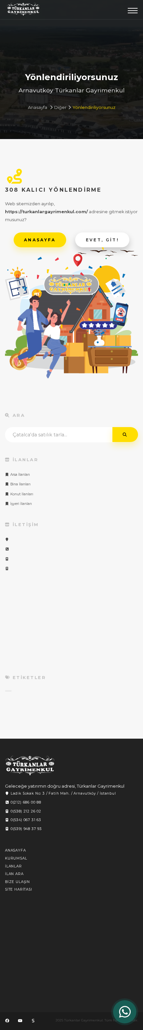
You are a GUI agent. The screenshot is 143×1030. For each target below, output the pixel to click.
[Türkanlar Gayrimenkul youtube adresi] (20, 1020)
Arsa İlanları (19, 474)
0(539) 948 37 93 (25, 829)
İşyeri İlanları (20, 504)
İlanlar (13, 866)
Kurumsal (16, 858)
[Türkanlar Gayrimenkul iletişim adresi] (7, 539)
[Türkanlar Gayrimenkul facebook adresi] (7, 1020)
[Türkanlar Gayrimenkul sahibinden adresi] (33, 1020)
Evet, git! (102, 239)
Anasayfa (37, 107)
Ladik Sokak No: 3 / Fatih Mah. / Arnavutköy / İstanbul (62, 793)
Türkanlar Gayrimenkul (23, 11)
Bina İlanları (20, 484)
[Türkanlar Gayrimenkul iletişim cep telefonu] (7, 559)
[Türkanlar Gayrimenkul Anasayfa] (30, 766)
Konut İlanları (21, 494)
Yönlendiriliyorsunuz (93, 107)
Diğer (60, 107)
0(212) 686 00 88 (25, 802)
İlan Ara (14, 874)
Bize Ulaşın (17, 882)
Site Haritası (18, 889)
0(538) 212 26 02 (25, 811)
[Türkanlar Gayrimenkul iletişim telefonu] (7, 549)
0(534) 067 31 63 (25, 820)
